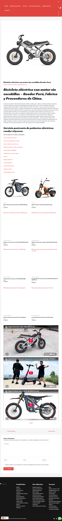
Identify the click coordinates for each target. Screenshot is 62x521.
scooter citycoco (52, 506)
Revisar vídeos (36, 492)
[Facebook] (54, 518)
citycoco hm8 (19, 501)
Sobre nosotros (46, 6)
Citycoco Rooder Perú (37, 488)
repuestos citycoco (8, 169)
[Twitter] (56, 518)
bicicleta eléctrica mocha (9, 172)
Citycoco (25, 6)
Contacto (7, 10)
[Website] (50, 460)
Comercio (18, 488)
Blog (50, 487)
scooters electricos (8, 162)
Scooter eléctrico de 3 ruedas (39, 506)
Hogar (6, 6)
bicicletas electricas (8, 159)
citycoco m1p (19, 499)
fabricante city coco (53, 496)
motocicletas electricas (9, 165)
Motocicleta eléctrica (21, 498)
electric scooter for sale (54, 488)
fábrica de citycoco (37, 495)
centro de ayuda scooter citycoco (11, 144)
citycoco (5, 156)
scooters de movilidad (54, 509)
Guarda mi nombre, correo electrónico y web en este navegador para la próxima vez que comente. (27, 464)
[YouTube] (61, 518)
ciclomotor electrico (53, 507)
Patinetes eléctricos (15, 6)
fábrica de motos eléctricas (55, 501)
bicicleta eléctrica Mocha (38, 496)
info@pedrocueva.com (54, 490)
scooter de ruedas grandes (39, 501)
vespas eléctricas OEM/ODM (10, 150)
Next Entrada (52, 431)
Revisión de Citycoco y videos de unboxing (13, 147)
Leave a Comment (8, 84)
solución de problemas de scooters (11, 141)
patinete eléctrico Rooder (22, 493)
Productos (14, 84)
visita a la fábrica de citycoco (10, 137)
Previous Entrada (10, 431)
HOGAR (31, 423)
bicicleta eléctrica (20, 496)
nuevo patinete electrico (38, 493)
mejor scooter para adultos (39, 499)
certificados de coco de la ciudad (11, 153)
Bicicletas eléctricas (34, 6)
